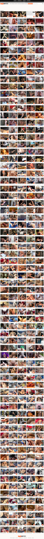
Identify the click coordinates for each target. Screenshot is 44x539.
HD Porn (24, 0)
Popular (13, 3)
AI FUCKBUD (28, 0)
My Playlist (30, 3)
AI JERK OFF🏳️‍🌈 (20, 0)
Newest (16, 3)
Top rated (19, 3)
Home (11, 3)
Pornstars (26, 3)
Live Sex (15, 0)
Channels (22, 3)
